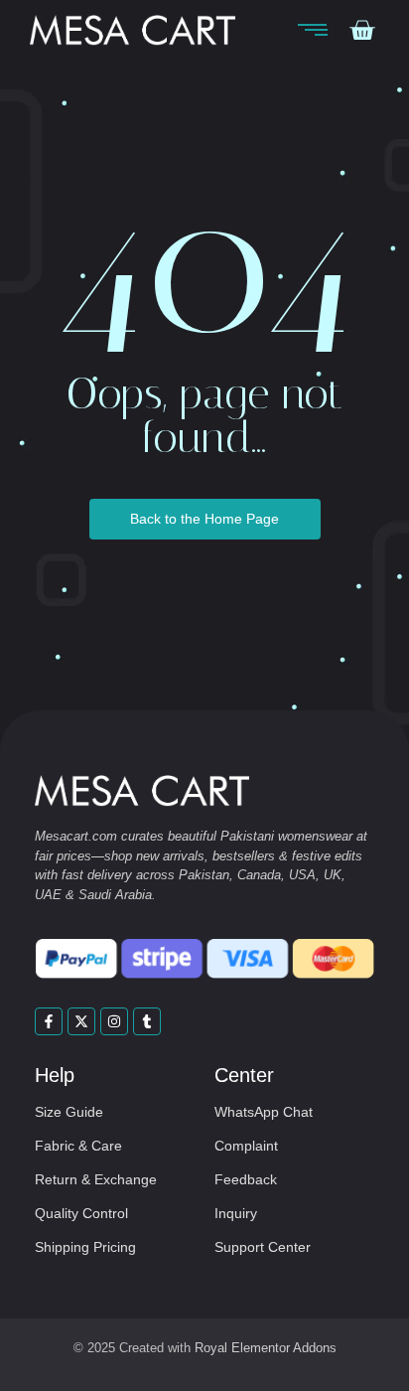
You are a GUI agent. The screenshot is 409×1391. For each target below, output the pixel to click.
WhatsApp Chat (263, 1112)
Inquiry (235, 1213)
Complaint (246, 1146)
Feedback (245, 1179)
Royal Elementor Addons (266, 1347)
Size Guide (69, 1112)
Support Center (262, 1247)
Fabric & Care (78, 1146)
